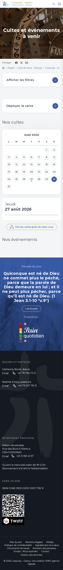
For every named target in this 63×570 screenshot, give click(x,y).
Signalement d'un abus (47, 545)
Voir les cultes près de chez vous (34, 227)
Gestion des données (31, 555)
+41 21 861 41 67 (25, 456)
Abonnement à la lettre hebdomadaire (25, 468)
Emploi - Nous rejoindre (26, 551)
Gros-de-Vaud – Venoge (22, 5)
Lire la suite (31, 308)
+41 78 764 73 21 (26, 373)
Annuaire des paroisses (44, 548)
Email (5, 373)
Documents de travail (18, 548)
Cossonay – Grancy (22, 3)
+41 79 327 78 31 (27, 385)
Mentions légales (34, 542)
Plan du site (16, 542)
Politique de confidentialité (18, 545)
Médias (49, 542)
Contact (45, 551)
